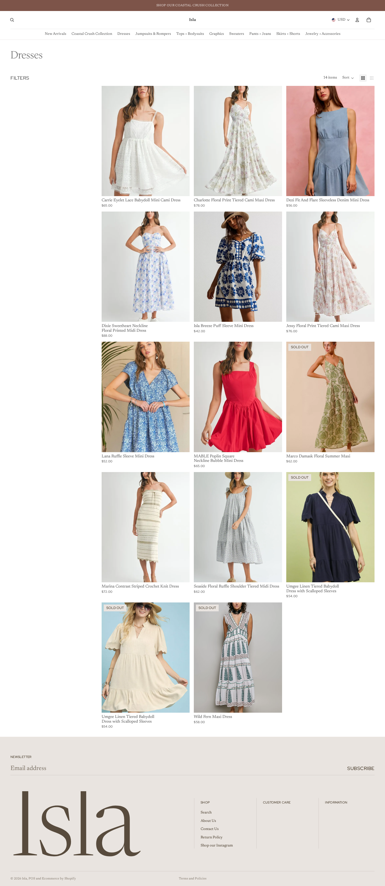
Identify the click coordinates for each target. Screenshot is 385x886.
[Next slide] (182, 141)
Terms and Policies (192, 878)
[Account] (357, 20)
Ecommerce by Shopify (59, 878)
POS (32, 878)
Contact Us (210, 829)
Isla (24, 878)
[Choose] (181, 188)
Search (206, 813)
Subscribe (361, 768)
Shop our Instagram (217, 846)
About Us (208, 821)
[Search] (12, 20)
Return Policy (212, 837)
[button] (348, 78)
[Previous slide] (109, 141)
